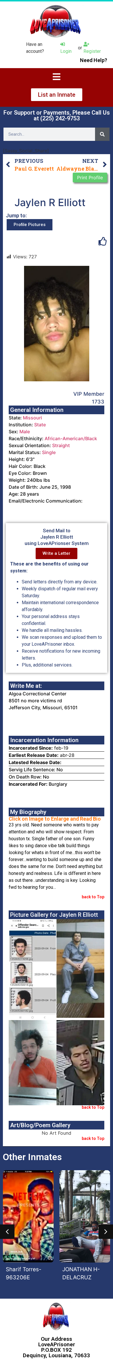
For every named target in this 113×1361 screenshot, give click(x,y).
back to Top (93, 897)
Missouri (32, 418)
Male (24, 431)
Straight (61, 445)
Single (49, 452)
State (40, 424)
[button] (7, 1231)
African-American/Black (71, 438)
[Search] (102, 134)
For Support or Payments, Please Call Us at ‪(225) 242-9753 (56, 115)
